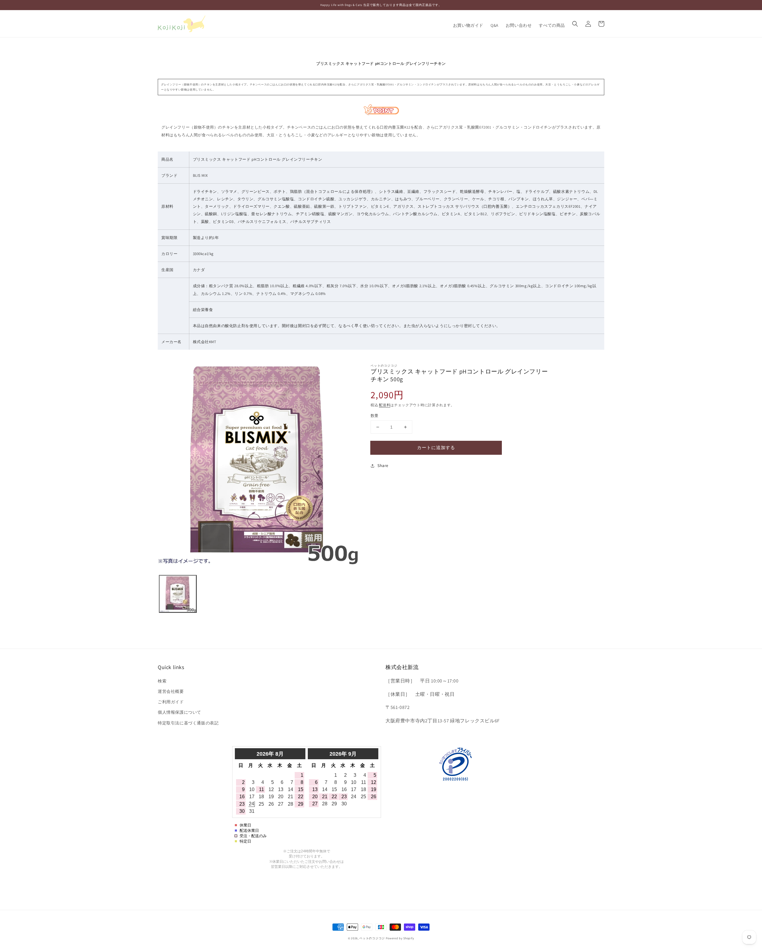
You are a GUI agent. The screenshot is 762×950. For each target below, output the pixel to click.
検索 (162, 681)
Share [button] (382, 465)
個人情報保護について (179, 712)
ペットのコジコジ (372, 938)
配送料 (384, 405)
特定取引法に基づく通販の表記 (188, 723)
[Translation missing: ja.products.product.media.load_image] (177, 593)
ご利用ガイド (171, 701)
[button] (575, 23)
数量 (375, 415)
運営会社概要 (171, 691)
